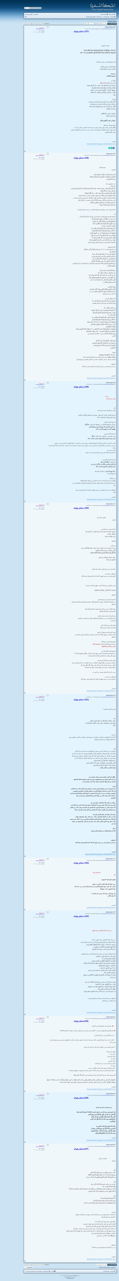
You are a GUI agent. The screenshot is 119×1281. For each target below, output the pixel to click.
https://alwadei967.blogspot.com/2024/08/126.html (101, 1140)
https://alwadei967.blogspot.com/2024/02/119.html (101, 499)
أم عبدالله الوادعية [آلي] (40, 28)
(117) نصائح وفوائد (110, 27)
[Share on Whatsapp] (109, 148)
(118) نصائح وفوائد (110, 153)
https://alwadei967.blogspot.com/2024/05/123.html (101, 1012)
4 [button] (33, 23)
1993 (40, 30)
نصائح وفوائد (112, 21)
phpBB (75, 1275)
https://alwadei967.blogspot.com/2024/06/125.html (101, 1089)
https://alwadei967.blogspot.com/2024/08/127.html (101, 1259)
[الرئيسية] (102, 6)
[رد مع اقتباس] (48, 27)
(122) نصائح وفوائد (110, 858)
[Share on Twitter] (111, 148)
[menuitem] (104, 14)
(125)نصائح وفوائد (110, 1017)
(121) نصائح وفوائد (110, 695)
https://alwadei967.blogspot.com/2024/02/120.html (101, 691)
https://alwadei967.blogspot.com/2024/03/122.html (101, 907)
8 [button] (26, 23)
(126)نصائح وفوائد (110, 1093)
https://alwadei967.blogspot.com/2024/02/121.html (100, 854)
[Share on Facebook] (114, 148)
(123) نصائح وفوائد (110, 912)
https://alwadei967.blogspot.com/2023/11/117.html (101, 144)
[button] (43, 24)
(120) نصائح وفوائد (110, 504)
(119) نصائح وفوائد (110, 382)
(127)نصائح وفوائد (110, 1144)
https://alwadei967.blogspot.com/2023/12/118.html (101, 378)
